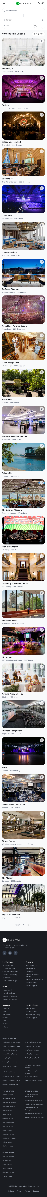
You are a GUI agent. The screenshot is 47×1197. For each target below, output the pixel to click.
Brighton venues (8, 1126)
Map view (39, 34)
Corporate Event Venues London (33, 1066)
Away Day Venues (8, 1058)
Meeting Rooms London (32, 1058)
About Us (6, 1008)
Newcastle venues (8, 1134)
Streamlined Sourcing (10, 968)
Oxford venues (7, 1142)
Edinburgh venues (9, 1106)
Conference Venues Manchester (31, 1095)
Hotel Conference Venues (33, 1042)
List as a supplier (31, 986)
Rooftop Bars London (32, 1054)
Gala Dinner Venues (9, 1072)
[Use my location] (42, 20)
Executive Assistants (10, 996)
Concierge (29, 971)
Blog (4, 1011)
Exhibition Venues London (11, 1076)
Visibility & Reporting (10, 974)
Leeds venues (7, 1114)
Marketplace (30, 968)
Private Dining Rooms (10, 1054)
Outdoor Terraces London (11, 1084)
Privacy (19, 1191)
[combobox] (23, 20)
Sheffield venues (8, 1146)
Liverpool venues (8, 1122)
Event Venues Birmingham (33, 1113)
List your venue (31, 982)
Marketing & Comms (10, 999)
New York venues (8, 1156)
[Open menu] (4, 3)
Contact (5, 1024)
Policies (5, 1027)
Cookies (36, 1191)
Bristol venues (7, 1110)
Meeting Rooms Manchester (34, 1104)
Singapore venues (8, 1172)
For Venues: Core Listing (34, 979)
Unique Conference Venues (12, 1046)
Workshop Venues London (33, 1080)
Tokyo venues (7, 1168)
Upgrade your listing (33, 1015)
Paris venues (7, 1160)
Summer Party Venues (10, 1050)
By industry (7, 978)
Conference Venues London (12, 1042)
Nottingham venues (9, 1138)
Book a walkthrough (10, 981)
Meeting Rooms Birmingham (34, 1117)
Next (28, 925)
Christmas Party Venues (32, 1046)
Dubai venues (7, 1164)
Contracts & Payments (10, 971)
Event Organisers (9, 993)
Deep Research (31, 965)
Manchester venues (9, 1099)
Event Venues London (10, 1066)
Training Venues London (11, 1062)
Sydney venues (8, 1176)
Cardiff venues (7, 1130)
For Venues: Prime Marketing (32, 975)
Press (5, 1021)
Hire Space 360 (8, 965)
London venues (8, 1095)
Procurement (7, 990)
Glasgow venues (8, 1118)
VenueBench (7, 1015)
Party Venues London (32, 1050)
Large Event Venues (31, 1076)
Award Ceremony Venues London (33, 1072)
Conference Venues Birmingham (31, 1109)
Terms (27, 1191)
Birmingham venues (9, 1102)
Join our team (30, 1008)
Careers (5, 1018)
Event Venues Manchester (33, 1100)
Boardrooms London (31, 1062)
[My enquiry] (42, 3)
